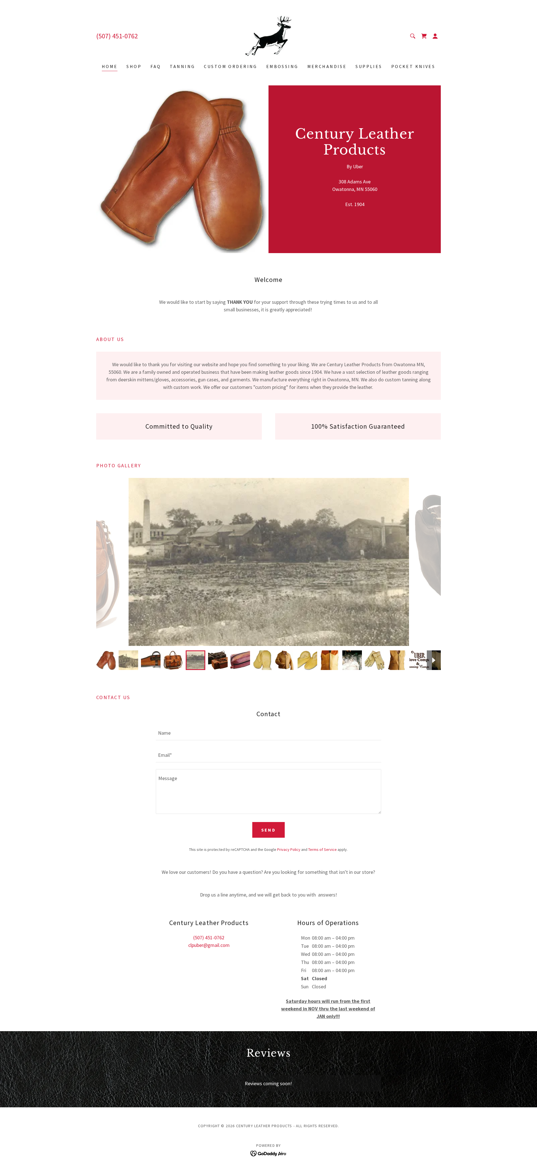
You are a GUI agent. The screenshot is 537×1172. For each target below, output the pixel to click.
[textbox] (268, 732)
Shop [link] (134, 66)
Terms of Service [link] (322, 849)
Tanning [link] (182, 66)
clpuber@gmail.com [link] (209, 945)
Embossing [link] (282, 66)
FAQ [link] (155, 66)
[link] (268, 35)
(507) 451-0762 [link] (117, 36)
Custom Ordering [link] (230, 66)
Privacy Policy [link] (288, 849)
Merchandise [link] (327, 66)
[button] (435, 36)
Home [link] (110, 66)
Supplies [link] (368, 66)
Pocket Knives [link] (413, 66)
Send (268, 830)
